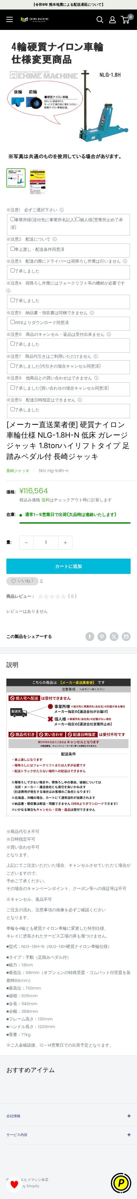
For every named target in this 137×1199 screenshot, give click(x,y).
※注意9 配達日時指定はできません (41, 400)
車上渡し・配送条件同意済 (39, 249)
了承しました (27, 271)
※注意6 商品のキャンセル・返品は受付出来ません (55, 334)
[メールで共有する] (126, 636)
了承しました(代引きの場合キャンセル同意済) (58, 366)
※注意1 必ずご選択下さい (31, 210)
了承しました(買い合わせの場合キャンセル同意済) (62, 388)
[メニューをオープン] (9, 19)
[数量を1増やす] (65, 542)
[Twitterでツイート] (114, 636)
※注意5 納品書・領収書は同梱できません (47, 313)
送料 (45, 500)
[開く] (100, 19)
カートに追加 (68, 566)
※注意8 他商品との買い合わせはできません (49, 378)
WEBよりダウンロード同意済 (42, 323)
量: (8, 542)
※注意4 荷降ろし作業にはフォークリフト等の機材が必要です (65, 283)
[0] (125, 20)
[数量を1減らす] (26, 542)
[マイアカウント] (112, 19)
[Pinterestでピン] (101, 636)
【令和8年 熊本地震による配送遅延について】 (68, 4)
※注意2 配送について (28, 239)
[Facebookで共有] (89, 636)
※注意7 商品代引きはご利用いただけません (48, 356)
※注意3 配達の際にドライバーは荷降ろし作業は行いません (63, 261)
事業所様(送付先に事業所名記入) (45, 220)
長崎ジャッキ (17, 470)
